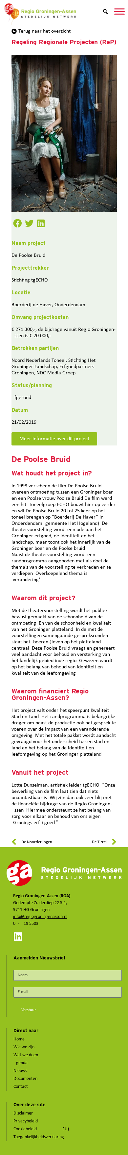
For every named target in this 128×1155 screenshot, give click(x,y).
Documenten (25, 1078)
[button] (17, 223)
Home (19, 1039)
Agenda (20, 1063)
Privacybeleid (25, 1121)
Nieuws (20, 1070)
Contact (20, 1086)
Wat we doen (25, 1055)
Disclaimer (23, 1113)
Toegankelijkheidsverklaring (38, 1137)
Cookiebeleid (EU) (41, 1129)
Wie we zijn (23, 1047)
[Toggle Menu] (119, 11)
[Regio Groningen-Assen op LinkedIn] (18, 936)
